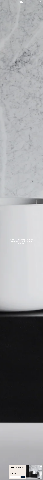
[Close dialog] (41, 466)
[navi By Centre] (21, 2)
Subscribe (22, 476)
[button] (38, 1)
